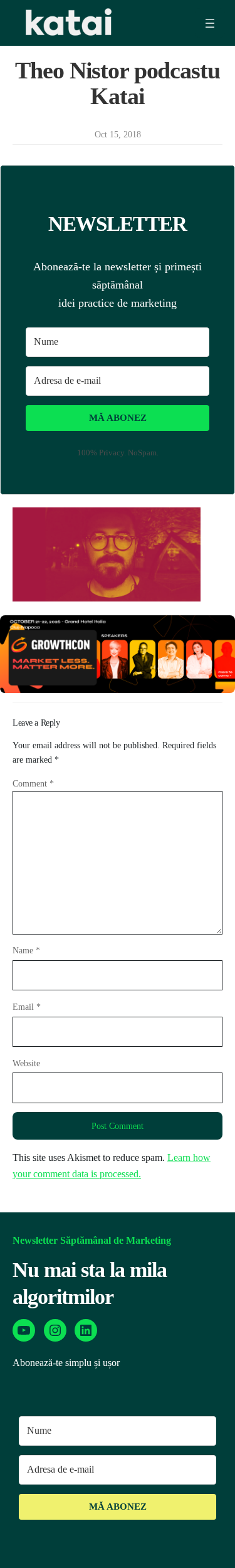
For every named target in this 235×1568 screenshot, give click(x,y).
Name (26, 950)
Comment (33, 783)
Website (26, 1063)
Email (27, 1007)
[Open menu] (210, 23)
